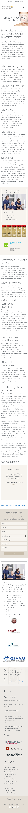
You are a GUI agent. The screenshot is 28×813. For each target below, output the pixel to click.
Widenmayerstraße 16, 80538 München (13, 705)
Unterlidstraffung (9, 793)
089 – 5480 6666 (11, 697)
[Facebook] (10, 807)
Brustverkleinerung (10, 774)
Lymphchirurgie (9, 788)
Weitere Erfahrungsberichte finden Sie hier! (13, 505)
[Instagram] (18, 807)
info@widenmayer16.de (13, 700)
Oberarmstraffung (9, 790)
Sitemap (21, 804)
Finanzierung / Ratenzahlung (14, 681)
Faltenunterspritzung (10, 781)
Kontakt (10, 1)
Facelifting (7, 776)
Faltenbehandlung (9, 779)
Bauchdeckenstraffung (11, 769)
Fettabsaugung (9, 783)
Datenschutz (7, 804)
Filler (7, 679)
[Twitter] (13, 807)
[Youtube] (15, 807)
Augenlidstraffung (9, 767)
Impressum (15, 804)
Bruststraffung (8, 772)
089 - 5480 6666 (19, 1)
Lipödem (6, 786)
